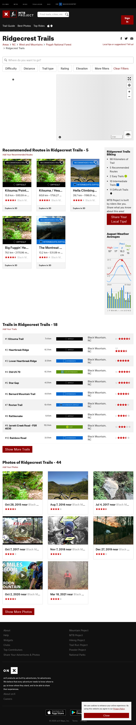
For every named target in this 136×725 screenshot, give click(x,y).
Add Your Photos (10, 467)
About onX (9, 693)
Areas (5, 44)
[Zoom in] (129, 91)
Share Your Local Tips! (119, 219)
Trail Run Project (78, 644)
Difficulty (11, 68)
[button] (121, 38)
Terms (75, 721)
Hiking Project (77, 640)
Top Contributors (12, 649)
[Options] (128, 134)
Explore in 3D (11, 208)
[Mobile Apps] (50, 25)
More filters (102, 68)
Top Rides (39, 25)
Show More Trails (17, 449)
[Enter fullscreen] (129, 78)
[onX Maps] (10, 672)
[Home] (19, 14)
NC (14, 44)
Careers (7, 698)
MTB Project (76, 635)
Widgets (8, 640)
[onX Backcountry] (66, 4)
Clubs (6, 644)
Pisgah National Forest (58, 44)
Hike (25, 4)
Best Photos (24, 25)
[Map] (95, 107)
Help (6, 635)
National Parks (77, 654)
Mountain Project (78, 630)
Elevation (82, 68)
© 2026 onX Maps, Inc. (59, 721)
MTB (16, 4)
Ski (49, 4)
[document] (106, 711)
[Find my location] (129, 85)
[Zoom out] (129, 96)
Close (106, 715)
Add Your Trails (9, 329)
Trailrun (37, 4)
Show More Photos (18, 612)
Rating (65, 68)
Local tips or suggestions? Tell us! (118, 44)
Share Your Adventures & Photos (21, 654)
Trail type (48, 68)
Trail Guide (8, 25)
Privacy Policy (119, 709)
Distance (29, 68)
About (6, 630)
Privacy (83, 721)
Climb (5, 4)
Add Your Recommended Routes (17, 154)
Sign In (127, 20)
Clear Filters (121, 68)
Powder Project (77, 649)
